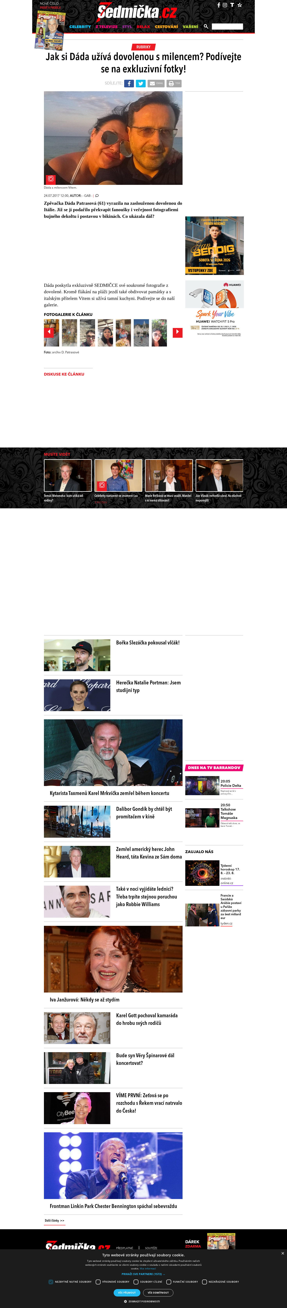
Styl (127, 27)
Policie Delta (231, 784)
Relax (143, 27)
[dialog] (143, 1278)
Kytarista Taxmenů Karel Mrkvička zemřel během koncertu (109, 793)
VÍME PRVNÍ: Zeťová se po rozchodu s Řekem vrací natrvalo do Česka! (149, 1103)
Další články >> (54, 1220)
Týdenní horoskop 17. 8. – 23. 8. (230, 869)
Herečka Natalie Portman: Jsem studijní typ (148, 686)
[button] (143, 1274)
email (159, 83)
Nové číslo (50, 6)
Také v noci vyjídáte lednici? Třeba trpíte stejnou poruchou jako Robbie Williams (146, 897)
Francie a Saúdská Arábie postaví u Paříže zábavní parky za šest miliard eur (231, 907)
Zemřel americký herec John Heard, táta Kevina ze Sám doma (149, 853)
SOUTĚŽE (151, 1248)
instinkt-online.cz (227, 881)
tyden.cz (226, 923)
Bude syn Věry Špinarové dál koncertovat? (145, 1059)
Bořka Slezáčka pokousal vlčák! (148, 643)
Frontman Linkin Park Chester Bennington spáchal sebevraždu (113, 1206)
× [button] (282, 1253)
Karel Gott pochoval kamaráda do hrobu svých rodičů (147, 1019)
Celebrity (80, 27)
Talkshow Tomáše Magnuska (229, 812)
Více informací (148, 1268)
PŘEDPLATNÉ (124, 1248)
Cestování (166, 27)
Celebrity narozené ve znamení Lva (116, 496)
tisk (177, 83)
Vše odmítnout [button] (158, 1292)
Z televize (107, 27)
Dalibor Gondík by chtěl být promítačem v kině (144, 813)
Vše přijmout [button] (127, 1292)
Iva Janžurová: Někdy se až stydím (84, 1000)
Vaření (190, 27)
